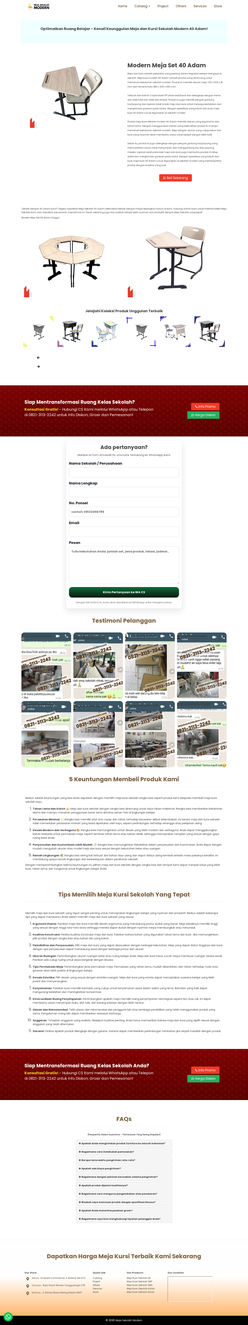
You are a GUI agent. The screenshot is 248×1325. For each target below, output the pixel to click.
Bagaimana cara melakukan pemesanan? (107, 1151)
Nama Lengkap (83, 483)
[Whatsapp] (8, 1316)
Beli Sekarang (177, 178)
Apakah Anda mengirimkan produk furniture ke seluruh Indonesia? (123, 1143)
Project (163, 6)
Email (74, 522)
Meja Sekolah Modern (128, 1320)
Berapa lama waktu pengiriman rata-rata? (108, 1160)
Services (200, 6)
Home (122, 6)
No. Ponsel (78, 503)
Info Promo (207, 406)
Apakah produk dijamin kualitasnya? (104, 1185)
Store (218, 6)
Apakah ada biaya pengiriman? (101, 1168)
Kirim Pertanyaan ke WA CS (124, 592)
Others (181, 6)
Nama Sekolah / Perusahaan (95, 463)
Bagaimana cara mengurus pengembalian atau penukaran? (119, 1193)
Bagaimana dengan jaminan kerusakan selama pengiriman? (119, 1176)
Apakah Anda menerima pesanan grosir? (107, 1210)
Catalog (141, 6)
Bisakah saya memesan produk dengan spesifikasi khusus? (118, 1202)
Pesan (74, 542)
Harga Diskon (205, 415)
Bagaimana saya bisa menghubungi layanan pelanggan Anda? (120, 1218)
